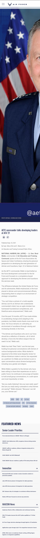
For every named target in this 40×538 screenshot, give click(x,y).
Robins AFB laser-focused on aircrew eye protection (15, 496)
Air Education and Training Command (12, 403)
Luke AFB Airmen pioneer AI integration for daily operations (17, 481)
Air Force (27, 399)
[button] (3, 4)
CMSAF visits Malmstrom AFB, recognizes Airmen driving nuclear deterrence (19, 442)
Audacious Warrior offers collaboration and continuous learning (18, 510)
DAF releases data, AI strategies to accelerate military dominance (19, 491)
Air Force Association (31, 403)
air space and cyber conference (13, 406)
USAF (17, 399)
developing (25, 406)
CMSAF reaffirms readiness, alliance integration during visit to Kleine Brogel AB (18, 449)
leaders (31, 406)
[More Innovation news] (36, 468)
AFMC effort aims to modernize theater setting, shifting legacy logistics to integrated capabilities (18, 533)
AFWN (12, 399)
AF (21, 399)
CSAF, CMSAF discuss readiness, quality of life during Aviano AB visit (19, 460)
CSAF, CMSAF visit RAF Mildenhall (11, 455)
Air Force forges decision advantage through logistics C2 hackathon (19, 522)
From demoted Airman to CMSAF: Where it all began (15, 436)
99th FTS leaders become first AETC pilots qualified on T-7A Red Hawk (18, 516)
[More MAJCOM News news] (36, 504)
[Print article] (4, 237)
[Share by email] (7, 237)
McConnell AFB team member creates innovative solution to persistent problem (17, 474)
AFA (23, 403)
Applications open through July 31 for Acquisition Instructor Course (19, 527)
